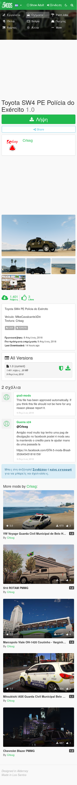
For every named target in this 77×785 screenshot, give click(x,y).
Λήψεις (14, 299)
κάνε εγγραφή (61, 469)
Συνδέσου (40, 469)
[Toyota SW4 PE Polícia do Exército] (38, 235)
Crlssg (28, 140)
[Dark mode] (66, 5)
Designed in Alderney (15, 771)
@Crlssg (22, 426)
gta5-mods (24, 395)
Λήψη (41, 119)
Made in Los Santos (14, 775)
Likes (31, 299)
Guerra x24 (24, 422)
